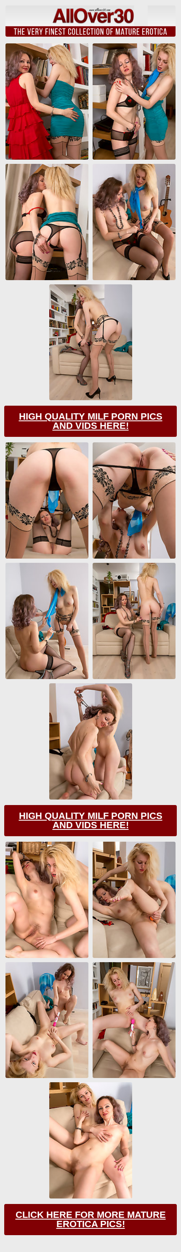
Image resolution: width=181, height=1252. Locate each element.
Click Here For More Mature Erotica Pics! (91, 1219)
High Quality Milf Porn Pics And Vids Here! (90, 421)
